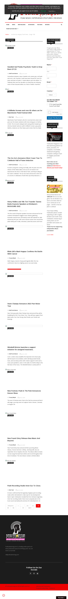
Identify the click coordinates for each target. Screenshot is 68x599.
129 (8, 508)
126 (27, 506)
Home (7, 24)
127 (33, 506)
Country (50, 91)
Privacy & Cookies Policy (42, 588)
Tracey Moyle (12, 258)
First (48, 71)
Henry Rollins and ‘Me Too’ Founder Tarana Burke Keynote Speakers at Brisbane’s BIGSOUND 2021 (24, 204)
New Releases (21, 24)
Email (49, 82)
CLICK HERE (50, 234)
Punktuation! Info (11, 28)
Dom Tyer (11, 117)
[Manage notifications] (3, 595)
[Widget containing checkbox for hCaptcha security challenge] (55, 112)
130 (13, 508)
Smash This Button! (54, 118)
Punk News (10, 47)
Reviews (47, 24)
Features (39, 24)
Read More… (52, 11)
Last (48, 78)
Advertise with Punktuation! (43, 586)
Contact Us (52, 588)
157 (23, 508)
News (13, 24)
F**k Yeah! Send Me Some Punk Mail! (55, 105)
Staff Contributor (13, 73)
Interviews (31, 24)
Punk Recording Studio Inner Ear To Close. (24, 486)
